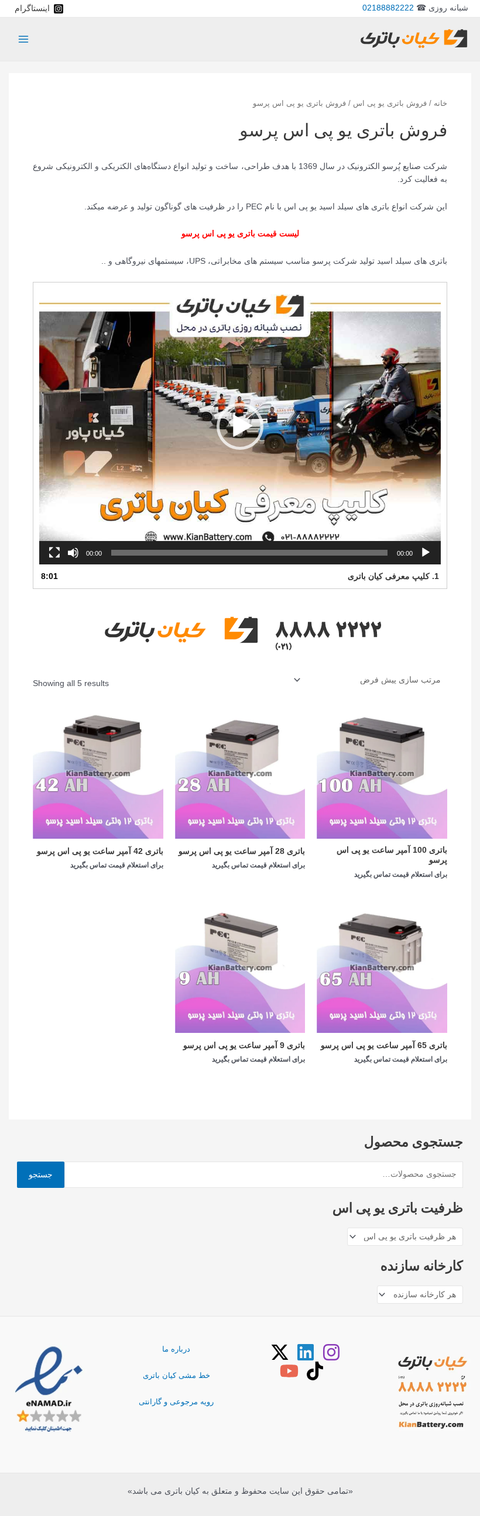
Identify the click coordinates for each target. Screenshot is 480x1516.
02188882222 (388, 8)
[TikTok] (315, 1371)
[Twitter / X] (279, 1352)
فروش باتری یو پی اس (390, 103)
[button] (240, 426)
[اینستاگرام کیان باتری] (331, 1352)
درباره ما (176, 1349)
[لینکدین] (305, 1352)
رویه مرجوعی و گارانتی (176, 1401)
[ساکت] (73, 553)
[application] (239, 426)
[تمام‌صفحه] (54, 553)
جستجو (41, 1174)
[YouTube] (289, 1371)
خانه (440, 103)
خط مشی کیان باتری (176, 1375)
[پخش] (425, 553)
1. (393, 576)
